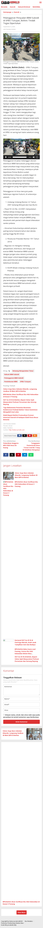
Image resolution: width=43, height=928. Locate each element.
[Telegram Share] (24, 455)
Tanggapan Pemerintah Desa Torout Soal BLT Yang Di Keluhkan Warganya (31, 445)
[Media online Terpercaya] (10, 2)
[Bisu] (34, 157)
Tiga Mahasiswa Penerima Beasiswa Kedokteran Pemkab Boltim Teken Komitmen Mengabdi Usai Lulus (20, 410)
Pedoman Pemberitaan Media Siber (12, 923)
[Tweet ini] (12, 455)
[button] (21, 149)
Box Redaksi (29, 921)
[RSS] (35, 435)
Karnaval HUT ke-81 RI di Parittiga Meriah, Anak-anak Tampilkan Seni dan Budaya (25, 642)
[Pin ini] (18, 455)
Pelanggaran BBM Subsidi (13, 378)
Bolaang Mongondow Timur (23, 371)
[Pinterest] (29, 435)
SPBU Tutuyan (25, 382)
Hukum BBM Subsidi (11, 374)
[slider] (20, 157)
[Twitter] (24, 435)
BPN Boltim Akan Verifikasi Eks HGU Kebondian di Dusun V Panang (26, 484)
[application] (21, 149)
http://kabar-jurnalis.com (17, 430)
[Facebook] (19, 435)
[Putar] (6, 157)
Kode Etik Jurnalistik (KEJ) (8, 925)
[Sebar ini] (5, 455)
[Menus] (40, 2)
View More (21, 912)
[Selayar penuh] (37, 157)
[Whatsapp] (31, 455)
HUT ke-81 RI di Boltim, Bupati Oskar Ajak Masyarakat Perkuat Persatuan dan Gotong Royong (19, 402)
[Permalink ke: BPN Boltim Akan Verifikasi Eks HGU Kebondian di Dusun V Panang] (8, 559)
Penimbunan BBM (10, 382)
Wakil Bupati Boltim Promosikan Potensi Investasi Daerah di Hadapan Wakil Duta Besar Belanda (20, 417)
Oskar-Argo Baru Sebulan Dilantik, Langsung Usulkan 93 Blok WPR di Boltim (26, 475)
